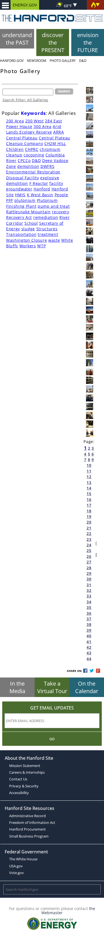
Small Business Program (29, 836)
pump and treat (54, 206)
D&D (83, 60)
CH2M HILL (55, 143)
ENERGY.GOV (25, 5)
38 (89, 624)
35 (89, 607)
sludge (28, 228)
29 (89, 573)
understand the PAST (17, 38)
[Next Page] (96, 544)
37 (89, 618)
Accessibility (19, 792)
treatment (48, 234)
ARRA (58, 132)
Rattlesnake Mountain (28, 211)
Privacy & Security (24, 785)
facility (56, 183)
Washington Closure (26, 240)
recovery (60, 211)
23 (89, 539)
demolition (28, 166)
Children (15, 149)
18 (89, 511)
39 (89, 630)
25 (89, 550)
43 (89, 652)
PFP (9, 200)
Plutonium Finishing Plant (32, 203)
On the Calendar (86, 687)
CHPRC (31, 149)
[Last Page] (96, 555)
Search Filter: (25, 99)
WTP (41, 245)
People (61, 194)
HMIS (20, 194)
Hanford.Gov (12, 60)
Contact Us (18, 778)
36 (89, 613)
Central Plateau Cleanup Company (38, 140)
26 (89, 556)
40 (89, 635)
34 (89, 601)
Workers (27, 245)
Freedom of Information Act (32, 822)
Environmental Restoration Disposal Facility (33, 174)
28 (89, 567)
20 (89, 522)
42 (89, 647)
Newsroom (36, 60)
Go (52, 738)
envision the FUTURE (87, 42)
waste (54, 240)
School (31, 223)
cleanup (14, 155)
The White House (23, 859)
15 (89, 493)
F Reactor (38, 183)
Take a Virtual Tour (52, 687)
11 (89, 471)
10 (89, 465)
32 (89, 590)
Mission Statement (24, 765)
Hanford (42, 189)
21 (89, 528)
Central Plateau (21, 138)
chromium (50, 149)
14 (89, 488)
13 (89, 482)
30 (89, 579)
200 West (34, 121)
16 (89, 499)
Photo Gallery (63, 60)
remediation (45, 217)
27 (89, 562)
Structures (47, 228)
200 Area (15, 121)
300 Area (42, 126)
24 (89, 545)
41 (89, 641)
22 (89, 533)
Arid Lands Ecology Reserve (33, 129)
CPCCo (24, 160)
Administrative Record (27, 815)
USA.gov (16, 865)
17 (89, 505)
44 (89, 658)
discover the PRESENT (52, 42)
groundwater (19, 189)
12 (89, 476)
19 (89, 516)
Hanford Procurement (27, 829)
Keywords (33, 113)
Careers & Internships (27, 772)
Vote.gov (16, 872)
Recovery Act (19, 217)
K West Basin (40, 194)
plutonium (24, 200)
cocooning (34, 155)
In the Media (17, 687)
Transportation (21, 234)
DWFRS (47, 166)
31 (89, 584)
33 (89, 596)
